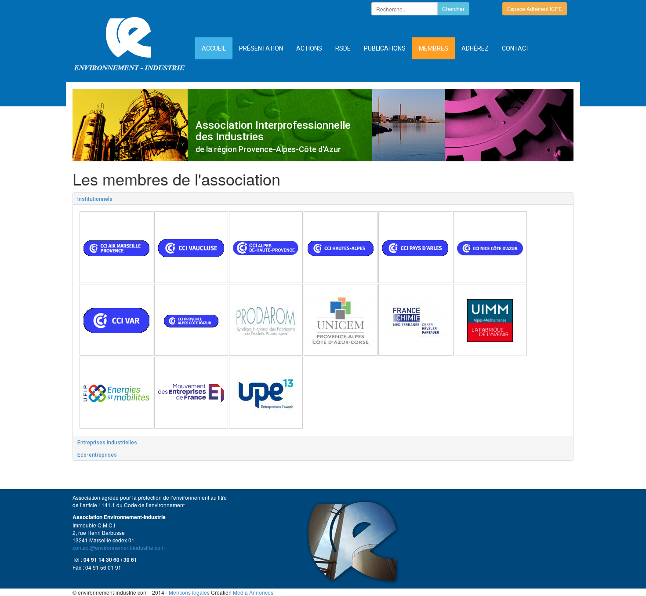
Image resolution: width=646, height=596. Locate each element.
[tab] (323, 199)
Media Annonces (253, 592)
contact (516, 48)
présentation (261, 48)
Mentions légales (189, 592)
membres (433, 48)
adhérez (475, 48)
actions (309, 48)
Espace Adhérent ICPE (534, 8)
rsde (343, 48)
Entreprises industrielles (107, 443)
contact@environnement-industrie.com (119, 547)
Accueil (214, 48)
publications (385, 48)
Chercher (453, 8)
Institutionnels (95, 199)
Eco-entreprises (97, 455)
